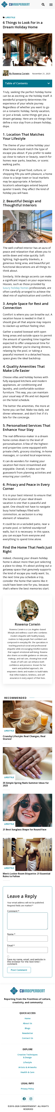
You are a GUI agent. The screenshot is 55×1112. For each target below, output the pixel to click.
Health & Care (27, 1072)
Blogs (27, 1028)
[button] (51, 4)
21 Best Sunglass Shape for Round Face (24, 829)
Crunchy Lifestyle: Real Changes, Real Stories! (24, 737)
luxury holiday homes (16, 288)
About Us (27, 1023)
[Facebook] (24, 1099)
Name (11, 934)
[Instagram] (31, 1099)
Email (11, 945)
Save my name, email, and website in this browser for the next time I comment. (26, 961)
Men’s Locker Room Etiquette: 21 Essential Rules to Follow (26, 875)
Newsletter (27, 1033)
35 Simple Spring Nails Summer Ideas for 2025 (26, 784)
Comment (13, 911)
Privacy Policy (27, 1088)
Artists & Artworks (27, 1067)
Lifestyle (10, 17)
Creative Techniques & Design (27, 1056)
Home (27, 1018)
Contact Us (27, 1038)
